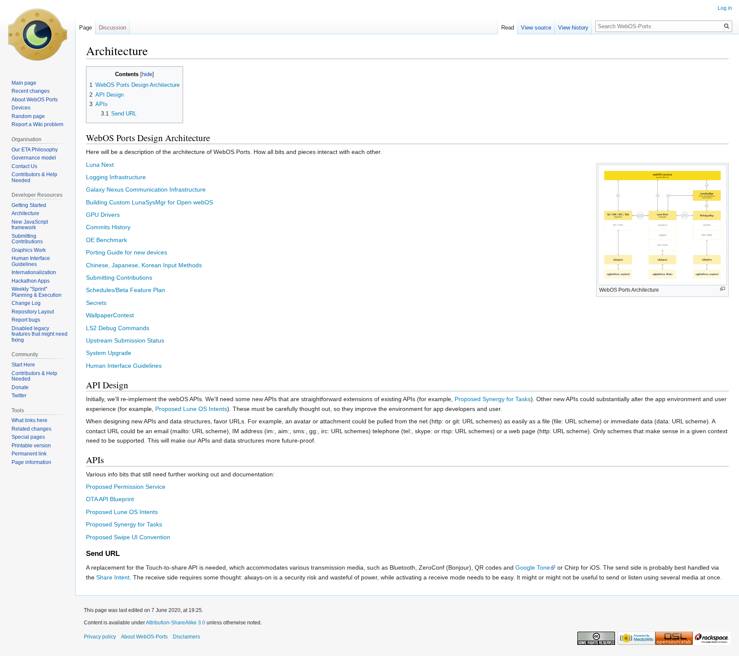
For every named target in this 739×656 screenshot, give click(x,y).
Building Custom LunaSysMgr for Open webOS (149, 202)
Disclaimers (186, 637)
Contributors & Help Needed (34, 177)
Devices (21, 108)
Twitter (19, 396)
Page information (31, 462)
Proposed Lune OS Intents (191, 408)
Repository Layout (33, 312)
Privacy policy (100, 637)
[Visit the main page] (37, 34)
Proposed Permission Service (126, 486)
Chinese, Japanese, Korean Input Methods (144, 265)
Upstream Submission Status (125, 340)
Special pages (28, 437)
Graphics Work (29, 250)
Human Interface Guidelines (124, 365)
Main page (24, 83)
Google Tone (532, 567)
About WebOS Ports (35, 100)
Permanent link (29, 454)
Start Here (23, 365)
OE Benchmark (106, 239)
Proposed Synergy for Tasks (493, 399)
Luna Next (100, 164)
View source (536, 27)
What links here (29, 420)
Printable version (31, 446)
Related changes (31, 429)
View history (573, 27)
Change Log (26, 303)
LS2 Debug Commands (117, 328)
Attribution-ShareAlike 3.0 (175, 623)
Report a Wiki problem (37, 124)
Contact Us (24, 166)
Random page (28, 116)
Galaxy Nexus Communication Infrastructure (146, 189)
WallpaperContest (110, 315)
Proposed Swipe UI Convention (128, 537)
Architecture (25, 213)
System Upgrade (108, 352)
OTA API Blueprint (110, 499)
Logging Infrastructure (116, 177)
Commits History (108, 227)
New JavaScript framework (30, 225)
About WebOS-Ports (144, 637)
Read (507, 27)
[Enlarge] (722, 289)
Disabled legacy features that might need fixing (40, 334)
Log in (725, 8)
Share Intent (113, 577)
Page (85, 27)
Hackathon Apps (31, 281)
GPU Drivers (103, 214)
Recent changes (31, 91)
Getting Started (29, 205)
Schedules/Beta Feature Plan (125, 290)
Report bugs (26, 320)
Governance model (34, 158)
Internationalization (34, 272)
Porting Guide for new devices (126, 252)
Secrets (96, 302)
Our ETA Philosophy (35, 150)
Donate (20, 387)
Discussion (112, 27)
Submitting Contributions (119, 277)
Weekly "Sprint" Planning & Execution (37, 292)
